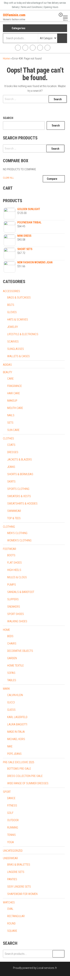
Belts (10, 305)
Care (10, 378)
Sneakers (13, 606)
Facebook (18, 48)
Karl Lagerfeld (17, 717)
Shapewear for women (22, 894)
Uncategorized (13, 850)
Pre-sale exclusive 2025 (18, 762)
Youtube (40, 48)
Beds (10, 636)
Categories (18, 28)
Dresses (12, 452)
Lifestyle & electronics (22, 334)
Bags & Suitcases (19, 297)
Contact (47, 48)
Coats (11, 445)
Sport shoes (15, 614)
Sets (10, 422)
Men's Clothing (17, 533)
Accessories (11, 291)
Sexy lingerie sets (19, 886)
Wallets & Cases (18, 356)
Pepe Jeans (14, 754)
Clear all (8, 177)
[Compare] (50, 17)
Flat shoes (14, 562)
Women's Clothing (19, 540)
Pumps (11, 584)
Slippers (13, 599)
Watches (9, 902)
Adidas (7, 364)
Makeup (12, 400)
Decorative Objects (20, 651)
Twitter (33, 48)
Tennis (11, 835)
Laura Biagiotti (17, 724)
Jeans (11, 467)
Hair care (13, 393)
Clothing (9, 526)
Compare (52, 178)
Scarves (13, 341)
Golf (10, 813)
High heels (14, 570)
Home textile (15, 665)
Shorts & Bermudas (20, 474)
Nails (10, 415)
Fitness (12, 805)
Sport (7, 792)
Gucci (11, 702)
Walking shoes (17, 621)
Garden (12, 658)
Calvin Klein (15, 695)
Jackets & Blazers (19, 459)
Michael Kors (16, 739)
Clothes (8, 438)
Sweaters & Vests (19, 496)
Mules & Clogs (17, 577)
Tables (11, 680)
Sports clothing (18, 489)
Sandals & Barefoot (20, 592)
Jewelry (12, 327)
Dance (11, 798)
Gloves (12, 312)
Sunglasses (15, 349)
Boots (11, 555)
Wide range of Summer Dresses (27, 783)
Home (6, 58)
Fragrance (14, 386)
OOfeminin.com (14, 15)
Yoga (10, 842)
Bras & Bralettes (18, 864)
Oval (10, 909)
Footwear (9, 549)
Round (11, 923)
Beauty (7, 372)
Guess (11, 709)
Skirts (11, 481)
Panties (12, 879)
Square (12, 931)
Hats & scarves (17, 319)
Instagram (25, 48)
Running (12, 827)
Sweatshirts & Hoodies (22, 503)
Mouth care (15, 408)
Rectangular (16, 916)
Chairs (11, 643)
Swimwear (14, 511)
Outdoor (13, 820)
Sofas (11, 673)
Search (8, 118)
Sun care (13, 430)
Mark (6, 688)
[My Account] (54, 17)
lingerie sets (15, 872)
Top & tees (14, 518)
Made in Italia (16, 731)
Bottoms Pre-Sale (19, 768)
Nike (9, 746)
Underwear (10, 858)
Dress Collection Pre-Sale (25, 776)
